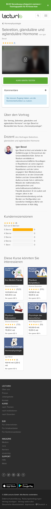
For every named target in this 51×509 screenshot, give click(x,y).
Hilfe (4, 460)
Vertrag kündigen (9, 501)
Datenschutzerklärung (11, 499)
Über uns (6, 389)
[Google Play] (26, 485)
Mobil (4, 463)
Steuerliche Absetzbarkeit (13, 504)
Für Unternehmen (9, 425)
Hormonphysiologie (12, 23)
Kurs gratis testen (25, 80)
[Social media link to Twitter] (8, 474)
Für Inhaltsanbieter (10, 428)
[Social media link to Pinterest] (13, 474)
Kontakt (5, 400)
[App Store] (9, 485)
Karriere (5, 449)
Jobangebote (7, 397)
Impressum (29, 504)
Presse (5, 393)
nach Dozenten (8, 414)
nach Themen (8, 407)
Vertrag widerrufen (26, 501)
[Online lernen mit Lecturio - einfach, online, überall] (12, 15)
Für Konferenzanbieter (11, 432)
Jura (4, 446)
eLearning (6, 453)
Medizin (5, 442)
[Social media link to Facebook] (3, 474)
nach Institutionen (9, 411)
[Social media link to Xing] (23, 474)
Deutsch (42, 504)
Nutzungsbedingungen (31, 499)
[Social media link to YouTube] (18, 474)
